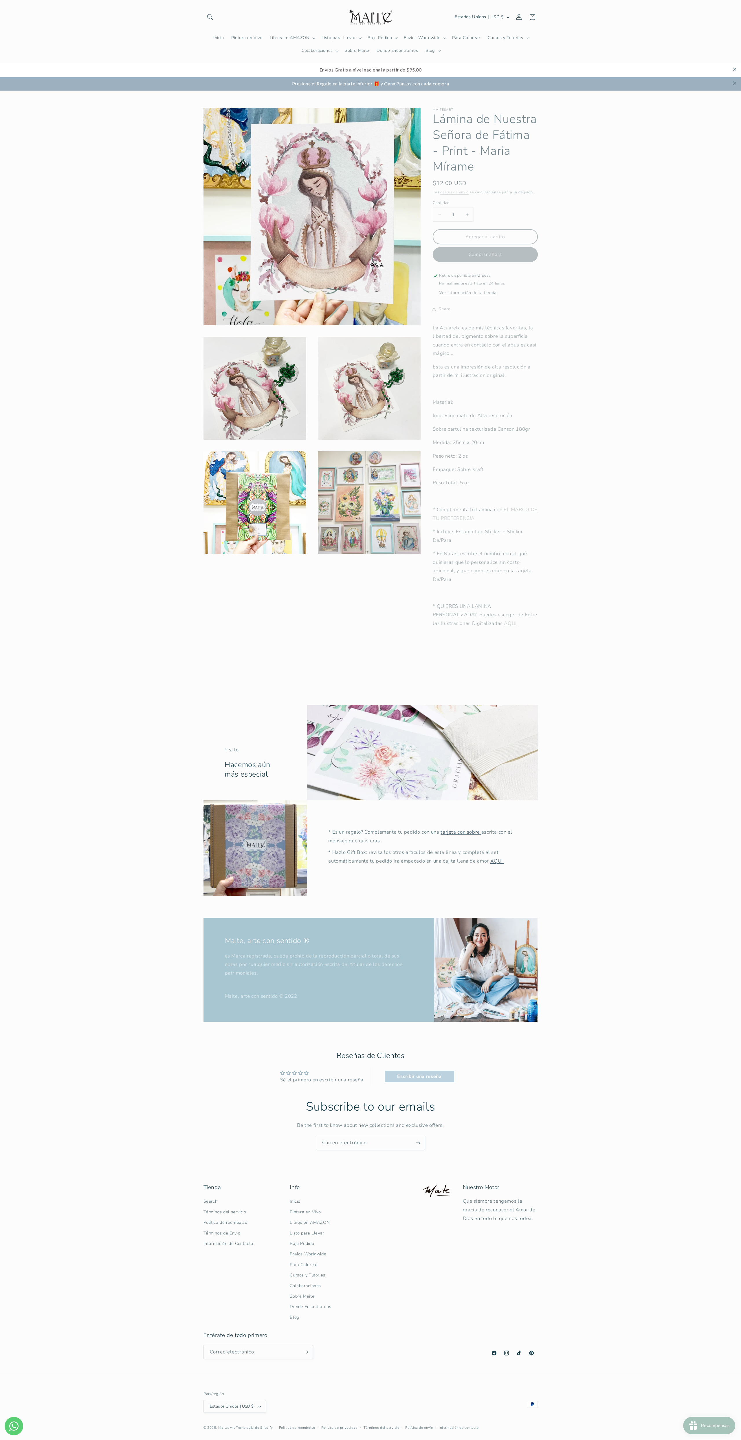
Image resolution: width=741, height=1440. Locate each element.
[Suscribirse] (418, 1143)
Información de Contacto (228, 1243)
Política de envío (419, 1427)
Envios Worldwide (308, 1254)
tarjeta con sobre (461, 832)
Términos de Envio (222, 1233)
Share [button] (444, 309)
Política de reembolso (225, 1222)
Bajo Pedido (302, 1243)
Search (210, 1201)
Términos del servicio (224, 1212)
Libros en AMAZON (310, 1222)
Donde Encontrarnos (310, 1306)
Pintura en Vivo (305, 1212)
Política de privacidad (339, 1427)
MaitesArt (226, 1427)
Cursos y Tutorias (307, 1275)
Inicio (295, 1201)
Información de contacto (458, 1427)
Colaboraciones (305, 1286)
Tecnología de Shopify (254, 1427)
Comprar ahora (485, 254)
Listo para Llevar (307, 1233)
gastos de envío (454, 192)
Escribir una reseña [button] (419, 1076)
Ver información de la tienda (468, 293)
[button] (210, 17)
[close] (734, 69)
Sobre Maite (302, 1296)
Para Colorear (304, 1264)
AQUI (510, 623)
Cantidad (441, 203)
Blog (294, 1317)
